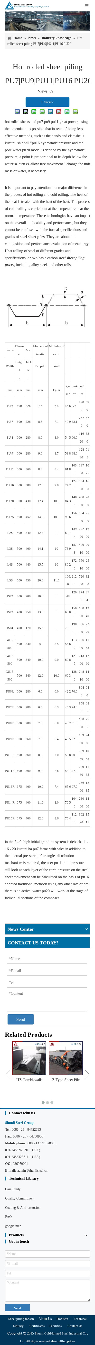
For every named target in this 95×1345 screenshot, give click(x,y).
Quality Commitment (19, 1198)
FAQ (8, 1217)
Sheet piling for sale (21, 1319)
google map (13, 1226)
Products (62, 1319)
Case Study (12, 1189)
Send (20, 1019)
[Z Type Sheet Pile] (66, 1058)
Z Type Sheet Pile (66, 1080)
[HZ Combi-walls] (29, 1058)
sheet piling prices (63, 1341)
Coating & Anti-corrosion (22, 1208)
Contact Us (74, 1326)
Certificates (37, 1326)
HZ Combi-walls (29, 1080)
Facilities (55, 1326)
